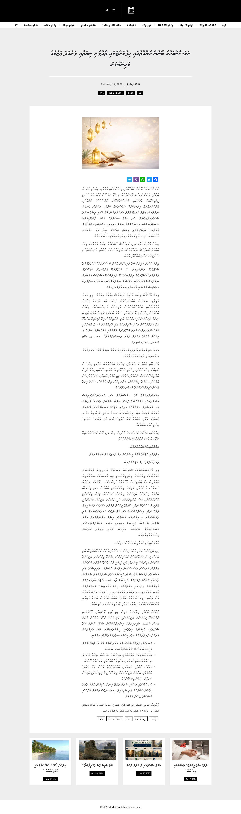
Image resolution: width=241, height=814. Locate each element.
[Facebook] (155, 180)
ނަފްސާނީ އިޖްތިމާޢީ (88, 25)
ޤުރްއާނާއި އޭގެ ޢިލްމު (208, 25)
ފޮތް (16, 25)
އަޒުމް (128, 718)
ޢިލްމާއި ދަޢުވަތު (50, 25)
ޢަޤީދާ (224, 25)
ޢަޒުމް (101, 718)
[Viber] (136, 180)
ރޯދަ (139, 93)
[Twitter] (149, 180)
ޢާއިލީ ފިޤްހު (146, 25)
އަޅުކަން (130, 93)
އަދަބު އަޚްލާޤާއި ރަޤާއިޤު (111, 25)
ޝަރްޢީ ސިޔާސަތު (31, 25)
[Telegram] (129, 180)
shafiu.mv (114, 807)
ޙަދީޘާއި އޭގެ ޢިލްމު (186, 25)
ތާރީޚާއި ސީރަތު (68, 25)
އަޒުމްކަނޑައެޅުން (114, 718)
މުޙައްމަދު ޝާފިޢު (133, 84)
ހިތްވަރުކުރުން (141, 718)
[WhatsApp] (142, 180)
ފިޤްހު (102, 93)
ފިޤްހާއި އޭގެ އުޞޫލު (165, 25)
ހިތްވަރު (153, 718)
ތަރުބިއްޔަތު (131, 25)
